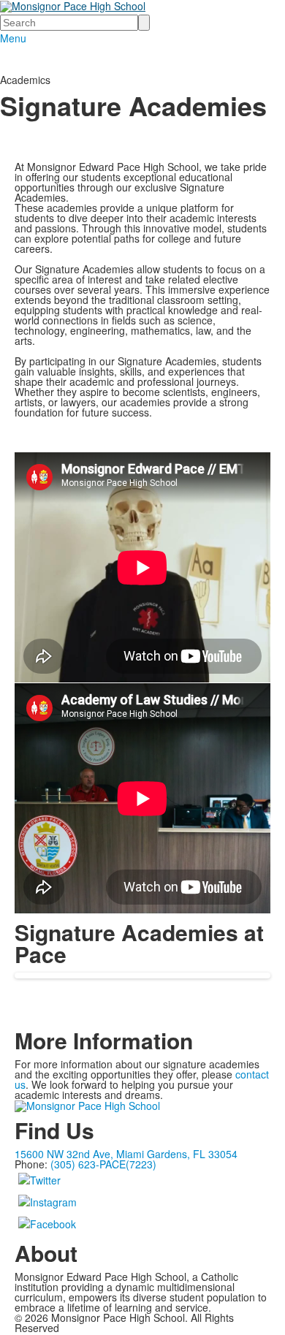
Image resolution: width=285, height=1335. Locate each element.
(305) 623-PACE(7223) (103, 1164)
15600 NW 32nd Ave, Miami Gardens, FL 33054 (126, 1153)
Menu (13, 38)
